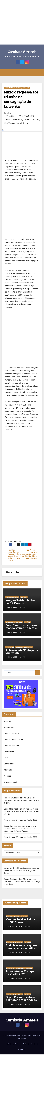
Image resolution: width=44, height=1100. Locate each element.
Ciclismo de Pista (11, 733)
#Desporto (17, 119)
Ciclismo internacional (13, 87)
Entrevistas (9, 764)
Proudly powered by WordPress (15, 1035)
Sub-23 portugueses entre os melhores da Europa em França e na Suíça (21, 870)
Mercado (8, 770)
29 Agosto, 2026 (14, 978)
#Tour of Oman (21, 123)
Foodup (35, 1035)
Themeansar (21, 1038)
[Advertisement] (22, 22)
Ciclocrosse (9, 752)
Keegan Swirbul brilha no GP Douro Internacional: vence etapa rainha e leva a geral (21, 800)
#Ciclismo (8, 119)
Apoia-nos (34, 1044)
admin (9, 113)
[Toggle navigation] (23, 73)
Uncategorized (10, 782)
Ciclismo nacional (12, 597)
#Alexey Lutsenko (26, 116)
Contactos (22, 1049)
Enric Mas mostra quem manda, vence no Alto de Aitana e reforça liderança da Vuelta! (21, 811)
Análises (7, 721)
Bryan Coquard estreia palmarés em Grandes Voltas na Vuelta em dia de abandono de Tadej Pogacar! (20, 828)
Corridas (8, 758)
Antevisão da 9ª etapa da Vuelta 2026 (21, 651)
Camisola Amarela (22, 52)
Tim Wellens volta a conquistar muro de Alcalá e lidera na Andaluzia (29, 554)
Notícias (26, 87)
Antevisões (10, 647)
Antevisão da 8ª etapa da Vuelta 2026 (20, 837)
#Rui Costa (8, 123)
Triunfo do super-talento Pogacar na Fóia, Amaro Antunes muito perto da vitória (14, 555)
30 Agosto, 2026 (14, 926)
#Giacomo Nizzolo (31, 119)
